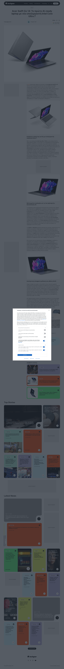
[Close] (49, 310)
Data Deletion (26, 358)
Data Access (32, 358)
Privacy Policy (38, 358)
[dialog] (32, 334)
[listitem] (32, 327)
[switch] (44, 330)
